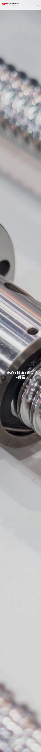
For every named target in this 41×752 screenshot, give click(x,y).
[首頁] (10, 3)
